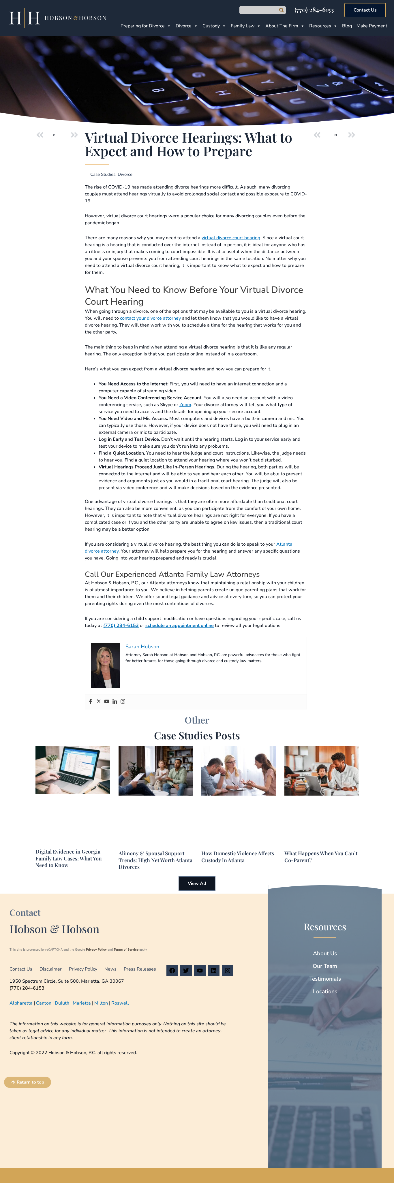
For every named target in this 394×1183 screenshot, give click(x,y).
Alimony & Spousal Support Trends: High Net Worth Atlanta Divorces (155, 860)
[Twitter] (98, 702)
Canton (43, 1003)
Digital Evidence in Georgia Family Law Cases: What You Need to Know (68, 858)
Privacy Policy (96, 950)
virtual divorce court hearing (231, 238)
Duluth (62, 1003)
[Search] (281, 10)
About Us (325, 953)
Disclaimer (51, 969)
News (110, 969)
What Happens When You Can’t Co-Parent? (320, 856)
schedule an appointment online (179, 625)
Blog (347, 26)
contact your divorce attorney (150, 318)
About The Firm (281, 26)
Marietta (82, 1003)
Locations (325, 991)
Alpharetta (21, 1003)
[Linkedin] (114, 702)
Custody (211, 26)
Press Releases (140, 969)
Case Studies (102, 174)
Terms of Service (126, 950)
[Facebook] (90, 702)
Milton (101, 1003)
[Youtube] (106, 702)
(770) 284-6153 (314, 9)
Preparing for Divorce (143, 26)
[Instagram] (122, 702)
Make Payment (372, 26)
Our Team (325, 966)
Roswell (120, 1003)
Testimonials (325, 979)
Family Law (242, 26)
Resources (320, 26)
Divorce (184, 26)
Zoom (185, 405)
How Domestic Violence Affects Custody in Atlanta (237, 856)
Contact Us (21, 969)
